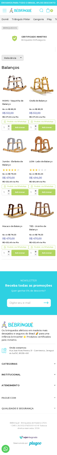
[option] (5, 19)
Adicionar (20, 127)
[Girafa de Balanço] (41, 101)
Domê (5, 19)
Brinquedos (10, 28)
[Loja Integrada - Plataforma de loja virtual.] (28, 437)
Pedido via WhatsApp (16, 122)
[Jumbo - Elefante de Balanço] (15, 164)
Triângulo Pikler (21, 19)
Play (49, 19)
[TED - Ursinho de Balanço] (41, 227)
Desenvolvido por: (20, 443)
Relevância (10, 58)
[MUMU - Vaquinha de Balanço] (15, 101)
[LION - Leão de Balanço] (41, 164)
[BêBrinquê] (21, 10)
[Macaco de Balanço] (15, 227)
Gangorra (38, 19)
